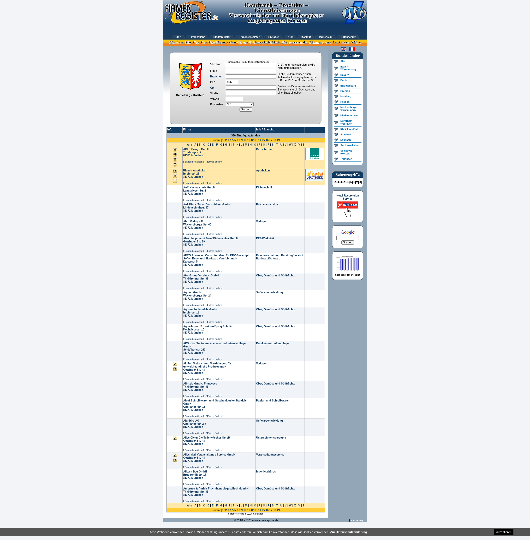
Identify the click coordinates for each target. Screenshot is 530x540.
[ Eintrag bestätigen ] (193, 161)
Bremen (345, 91)
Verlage (261, 221)
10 (244, 140)
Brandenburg (348, 85)
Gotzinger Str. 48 (194, 369)
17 (270, 140)
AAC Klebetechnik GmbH (199, 187)
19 (278, 140)
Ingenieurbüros (266, 471)
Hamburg (345, 96)
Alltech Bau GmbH (195, 471)
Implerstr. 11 (191, 312)
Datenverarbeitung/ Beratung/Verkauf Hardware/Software (279, 257)
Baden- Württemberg (348, 68)
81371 (186, 155)
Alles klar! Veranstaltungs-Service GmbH (209, 454)
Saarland (345, 134)
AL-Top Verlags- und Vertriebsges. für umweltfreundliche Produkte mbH (207, 365)
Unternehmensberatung (271, 437)
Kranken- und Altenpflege (272, 343)
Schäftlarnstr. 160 (194, 349)
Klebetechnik (264, 187)
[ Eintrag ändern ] (214, 161)
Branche (215, 76)
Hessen (344, 101)
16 (267, 140)
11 (248, 140)
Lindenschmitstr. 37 (195, 207)
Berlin (343, 80)
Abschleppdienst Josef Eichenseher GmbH (210, 238)
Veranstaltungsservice (270, 454)
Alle (189, 144)
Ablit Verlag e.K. (193, 221)
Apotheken (263, 170)
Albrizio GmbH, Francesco (200, 383)
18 (274, 140)
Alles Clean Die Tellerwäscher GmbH (206, 437)
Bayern (344, 75)
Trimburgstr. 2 (192, 152)
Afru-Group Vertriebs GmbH (201, 275)
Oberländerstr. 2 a (194, 423)
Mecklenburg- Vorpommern (348, 109)
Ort (212, 87)
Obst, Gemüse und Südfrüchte (275, 275)
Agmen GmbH (192, 292)
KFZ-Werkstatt (265, 238)
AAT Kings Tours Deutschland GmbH (206, 204)
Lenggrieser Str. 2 (194, 190)
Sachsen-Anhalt (349, 145)
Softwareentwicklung (269, 292)
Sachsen (345, 140)
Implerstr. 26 (191, 173)
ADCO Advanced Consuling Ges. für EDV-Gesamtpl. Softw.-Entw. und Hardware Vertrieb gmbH (216, 257)
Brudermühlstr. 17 (194, 474)
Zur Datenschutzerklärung (348, 532)
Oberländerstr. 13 (194, 406)
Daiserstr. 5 (190, 261)
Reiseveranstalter (267, 204)
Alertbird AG (191, 420)
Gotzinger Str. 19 (194, 241)
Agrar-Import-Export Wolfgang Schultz (207, 326)
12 (252, 140)
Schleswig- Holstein (346, 152)
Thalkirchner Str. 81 (195, 278)
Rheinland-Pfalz (349, 129)
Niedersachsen (349, 115)
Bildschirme (264, 149)
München (197, 155)
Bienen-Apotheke (194, 170)
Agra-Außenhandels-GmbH (200, 309)
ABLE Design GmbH (196, 149)
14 (259, 140)
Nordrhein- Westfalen (346, 122)
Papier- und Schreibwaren (272, 400)
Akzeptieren (504, 532)
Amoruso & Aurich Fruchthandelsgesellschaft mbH (215, 488)
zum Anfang (357, 520)
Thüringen (346, 159)
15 (263, 140)
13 (255, 140)
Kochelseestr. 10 (193, 329)
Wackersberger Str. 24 (197, 295)
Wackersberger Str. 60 (197, 224)
